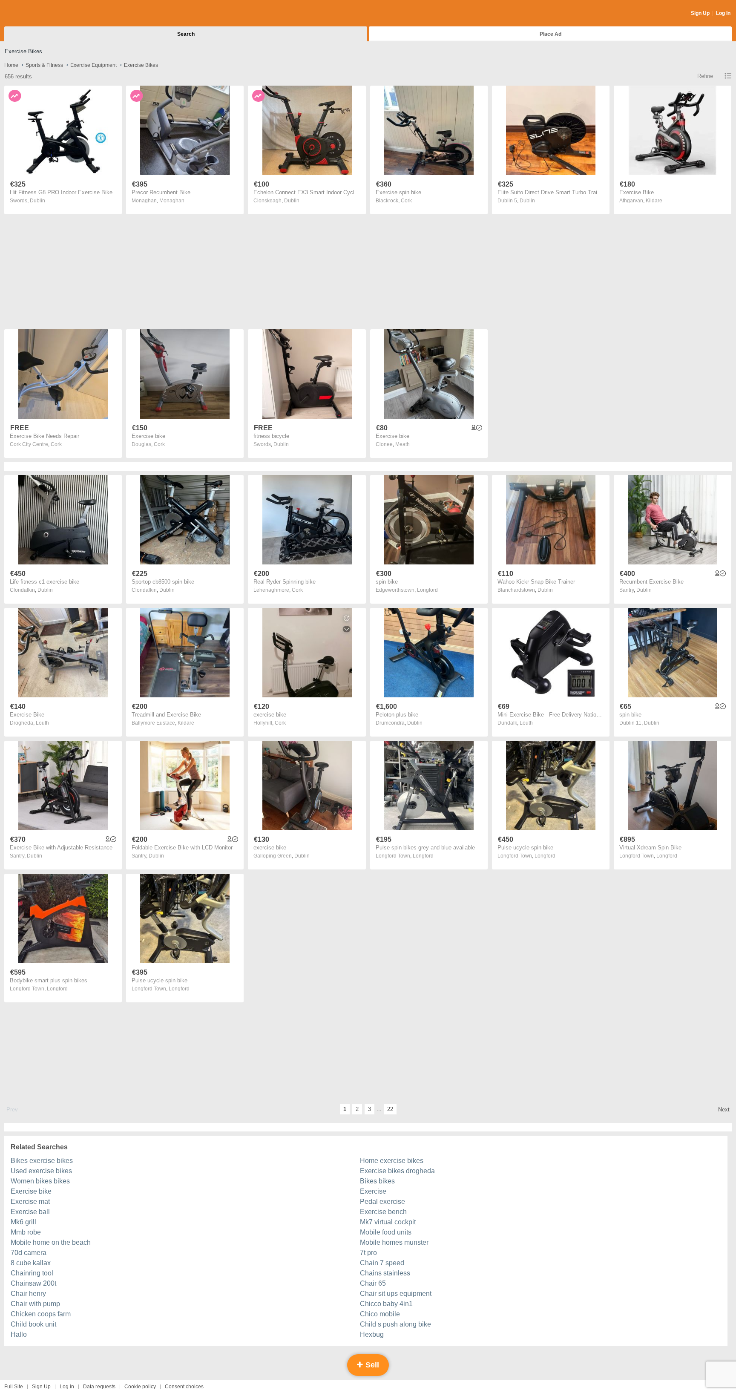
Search (186, 34)
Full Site (13, 1387)
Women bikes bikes (40, 1181)
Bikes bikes (377, 1181)
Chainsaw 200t (33, 1283)
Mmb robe (26, 1232)
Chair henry (28, 1293)
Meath (402, 444)
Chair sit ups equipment (395, 1293)
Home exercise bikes (391, 1160)
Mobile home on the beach (51, 1242)
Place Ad (550, 34)
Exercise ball (30, 1211)
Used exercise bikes (41, 1170)
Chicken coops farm (41, 1314)
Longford (427, 590)
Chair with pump (35, 1303)
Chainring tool (32, 1273)
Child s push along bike (395, 1324)
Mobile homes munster (394, 1242)
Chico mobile (380, 1314)
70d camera (28, 1252)
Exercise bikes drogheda (397, 1170)
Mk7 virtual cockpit (388, 1222)
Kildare (654, 201)
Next (724, 1109)
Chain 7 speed (382, 1262)
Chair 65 (373, 1283)
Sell (371, 1365)
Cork (406, 201)
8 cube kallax (31, 1262)
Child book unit (33, 1324)
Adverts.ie (37, 13)
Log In (723, 13)
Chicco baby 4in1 (386, 1303)
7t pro (368, 1252)
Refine (705, 76)
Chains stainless (385, 1273)
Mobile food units (385, 1232)
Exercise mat (30, 1201)
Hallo (19, 1334)
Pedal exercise (382, 1201)
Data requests (99, 1387)
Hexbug (372, 1334)
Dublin (37, 201)
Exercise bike (31, 1191)
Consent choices (184, 1387)
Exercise (373, 1191)
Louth (42, 723)
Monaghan (171, 201)
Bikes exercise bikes (42, 1160)
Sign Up (700, 13)
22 (390, 1109)
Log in (67, 1387)
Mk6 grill (23, 1222)
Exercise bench (383, 1211)
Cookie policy (140, 1387)
